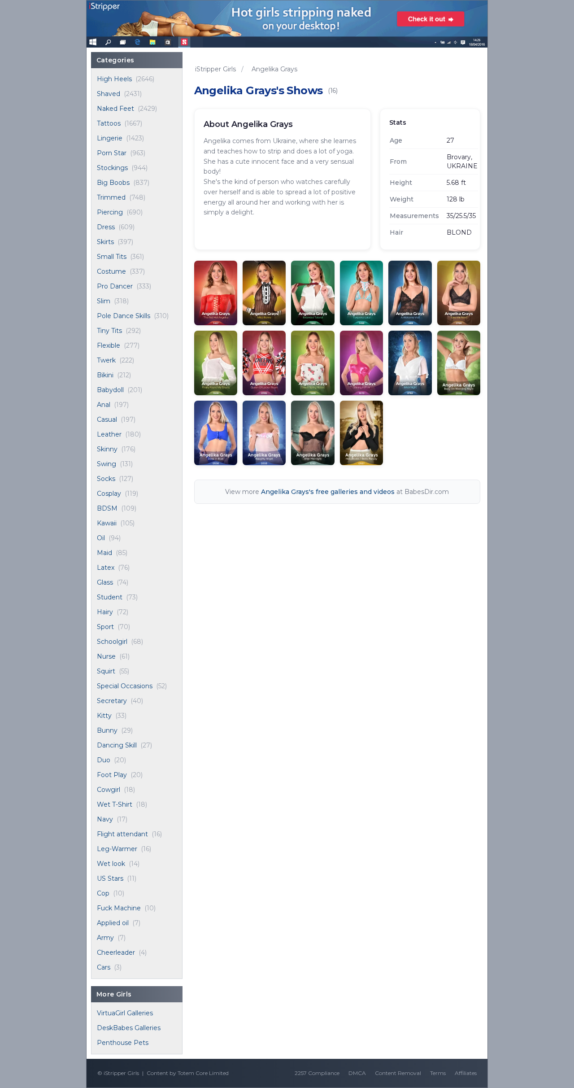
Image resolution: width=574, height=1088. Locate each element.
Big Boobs (113, 183)
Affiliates (466, 1073)
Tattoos (109, 123)
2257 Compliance (317, 1073)
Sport (105, 627)
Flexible (108, 345)
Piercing (110, 212)
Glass (105, 582)
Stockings (112, 168)
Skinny (107, 449)
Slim (103, 301)
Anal (103, 405)
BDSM (107, 508)
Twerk (106, 360)
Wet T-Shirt (114, 804)
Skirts (105, 242)
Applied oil (113, 923)
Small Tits (111, 257)
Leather (109, 434)
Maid (104, 553)
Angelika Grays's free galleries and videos (328, 492)
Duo (103, 760)
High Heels (114, 79)
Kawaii (107, 523)
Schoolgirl (112, 642)
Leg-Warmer (117, 849)
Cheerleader (116, 952)
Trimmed (111, 197)
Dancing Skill (117, 745)
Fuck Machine (119, 908)
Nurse (106, 656)
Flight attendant (122, 834)
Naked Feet (115, 109)
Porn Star (111, 153)
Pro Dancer (115, 286)
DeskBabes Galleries (129, 1028)
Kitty (104, 716)
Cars (103, 967)
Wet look (111, 864)
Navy (105, 819)
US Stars (110, 878)
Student (109, 597)
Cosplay (109, 493)
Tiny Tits (109, 331)
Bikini (105, 375)
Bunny (107, 730)
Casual (107, 419)
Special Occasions (124, 686)
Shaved (108, 94)
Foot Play (112, 775)
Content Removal (398, 1073)
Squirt (106, 671)
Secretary (112, 701)
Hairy (105, 612)
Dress (106, 227)
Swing (106, 464)
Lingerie (109, 138)
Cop (103, 893)
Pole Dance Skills (123, 316)
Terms (438, 1073)
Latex (105, 568)
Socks (106, 479)
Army (105, 938)
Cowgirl (108, 790)
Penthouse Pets (122, 1043)
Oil (101, 538)
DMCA (357, 1073)
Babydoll (110, 390)
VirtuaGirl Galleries (125, 1013)
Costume (111, 271)
